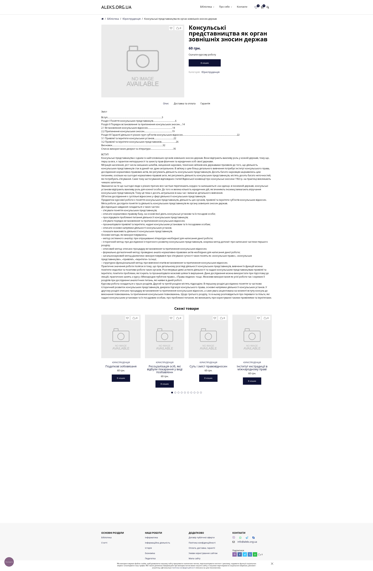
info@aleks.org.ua (247, 542)
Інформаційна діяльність (157, 542)
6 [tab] (188, 392)
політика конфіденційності (183, 567)
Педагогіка (150, 558)
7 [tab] (191, 392)
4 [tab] (182, 392)
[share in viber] (234, 554)
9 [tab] (198, 392)
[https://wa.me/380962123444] (241, 538)
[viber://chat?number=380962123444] (234, 538)
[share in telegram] (245, 554)
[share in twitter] (250, 554)
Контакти (242, 7)
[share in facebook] (239, 554)
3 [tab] (178, 392)
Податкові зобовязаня (121, 366)
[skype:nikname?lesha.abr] (254, 538)
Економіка (150, 553)
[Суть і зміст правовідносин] (208, 336)
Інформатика (151, 537)
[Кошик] (262, 7)
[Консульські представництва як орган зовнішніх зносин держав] (142, 61)
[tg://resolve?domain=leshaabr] (248, 538)
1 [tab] (172, 392)
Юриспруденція (132, 18)
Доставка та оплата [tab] (185, 103)
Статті (104, 542)
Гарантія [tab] (205, 103)
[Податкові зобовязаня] (121, 336)
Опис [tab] (166, 103)
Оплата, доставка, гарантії (202, 548)
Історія (148, 548)
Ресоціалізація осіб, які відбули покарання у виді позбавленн (164, 369)
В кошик (205, 63)
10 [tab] (201, 392)
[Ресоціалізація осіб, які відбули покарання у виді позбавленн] (164, 336)
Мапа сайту (194, 558)
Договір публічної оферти (202, 537)
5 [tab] (185, 392)
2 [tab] (175, 392)
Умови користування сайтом (203, 553)
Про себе (224, 7)
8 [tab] (194, 392)
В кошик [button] (121, 378)
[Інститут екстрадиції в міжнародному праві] (252, 336)
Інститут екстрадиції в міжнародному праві (252, 368)
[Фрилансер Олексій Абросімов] (116, 7)
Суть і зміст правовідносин (208, 366)
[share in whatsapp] (255, 554)
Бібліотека (206, 7)
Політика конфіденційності (202, 542)
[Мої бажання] (256, 7)
